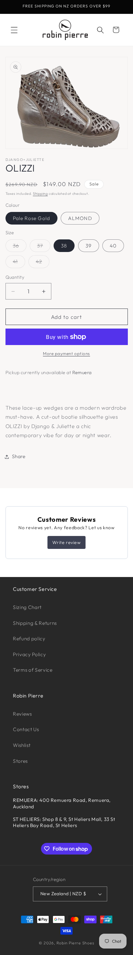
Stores (20, 761)
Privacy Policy (29, 654)
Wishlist (21, 745)
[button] (14, 29)
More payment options (66, 353)
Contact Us (26, 729)
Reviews (22, 714)
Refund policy (29, 638)
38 (64, 246)
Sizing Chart (27, 607)
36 (19, 247)
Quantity (15, 277)
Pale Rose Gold (31, 218)
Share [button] (19, 456)
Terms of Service (33, 670)
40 (113, 246)
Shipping (40, 193)
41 (19, 263)
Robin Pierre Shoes (75, 942)
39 (89, 246)
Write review (66, 542)
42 (42, 263)
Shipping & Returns (35, 623)
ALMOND (80, 218)
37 (43, 247)
